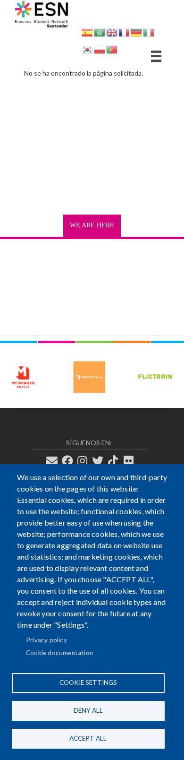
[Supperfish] (156, 56)
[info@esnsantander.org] (55, 460)
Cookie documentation (59, 652)
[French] (124, 34)
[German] (136, 34)
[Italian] (148, 34)
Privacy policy (46, 640)
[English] (111, 34)
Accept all (88, 738)
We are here (92, 225)
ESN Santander (53, 40)
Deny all (88, 710)
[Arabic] (99, 34)
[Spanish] (87, 34)
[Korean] (87, 51)
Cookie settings (88, 682)
